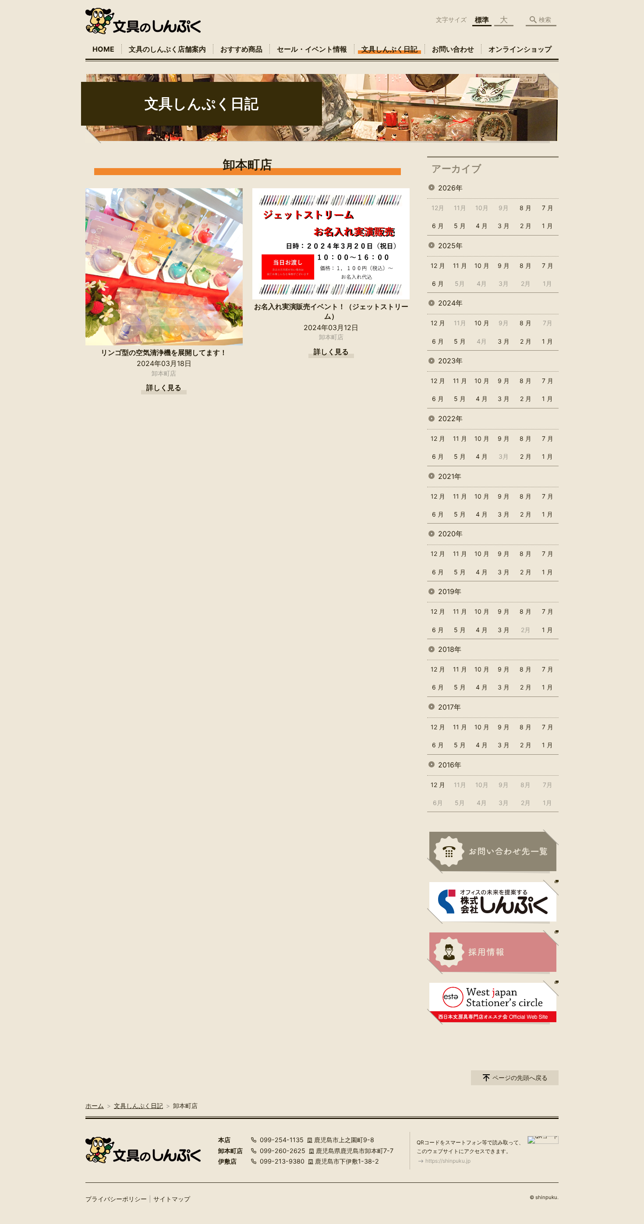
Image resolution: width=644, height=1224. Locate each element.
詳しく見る (163, 387)
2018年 (449, 649)
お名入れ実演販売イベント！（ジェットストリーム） (331, 311)
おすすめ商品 (241, 49)
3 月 (504, 225)
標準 (482, 19)
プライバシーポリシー (116, 1199)
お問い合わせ (453, 49)
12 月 (438, 265)
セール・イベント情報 (312, 49)
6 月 (438, 225)
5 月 (460, 225)
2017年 (449, 707)
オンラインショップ (520, 49)
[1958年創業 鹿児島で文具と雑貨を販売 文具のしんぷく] (143, 21)
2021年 (449, 476)
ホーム (94, 1105)
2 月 (525, 225)
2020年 (450, 533)
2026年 (450, 187)
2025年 (450, 245)
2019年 (449, 591)
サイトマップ (171, 1199)
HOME (103, 49)
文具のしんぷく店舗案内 (167, 49)
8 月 (525, 207)
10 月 (481, 265)
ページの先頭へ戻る (520, 1077)
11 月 (460, 265)
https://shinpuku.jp (448, 1160)
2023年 (450, 360)
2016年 (449, 764)
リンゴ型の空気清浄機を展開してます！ (164, 352)
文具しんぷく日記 (389, 49)
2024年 (450, 303)
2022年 (450, 418)
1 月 (547, 225)
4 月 (482, 225)
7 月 (547, 207)
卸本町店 (164, 373)
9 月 (504, 265)
